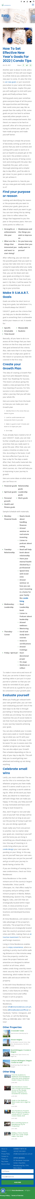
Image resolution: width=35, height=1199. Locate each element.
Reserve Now (5, 1164)
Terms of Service (17, 1195)
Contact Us (4, 1156)
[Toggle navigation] (33, 5)
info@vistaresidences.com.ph (19, 1007)
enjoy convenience (15, 947)
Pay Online (4, 1161)
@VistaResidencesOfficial (18, 1010)
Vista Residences (18, 1190)
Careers (4, 1151)
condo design (8, 849)
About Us (4, 1149)
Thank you (4, 1159)
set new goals (10, 82)
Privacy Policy (5, 1154)
